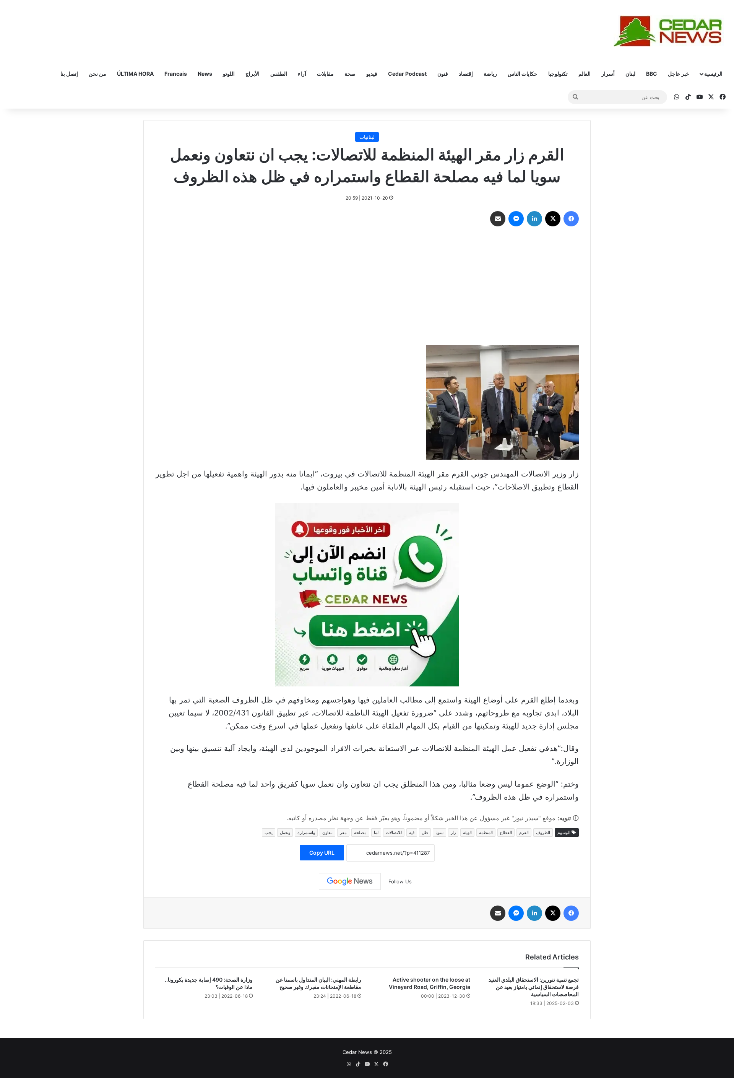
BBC (651, 73)
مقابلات (325, 73)
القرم (524, 832)
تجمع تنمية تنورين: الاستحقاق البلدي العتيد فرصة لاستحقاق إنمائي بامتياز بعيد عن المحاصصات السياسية (534, 986)
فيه (411, 832)
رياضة (490, 73)
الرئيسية (713, 73)
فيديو (371, 73)
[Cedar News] (671, 31)
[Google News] (350, 881)
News (205, 73)
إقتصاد (466, 73)
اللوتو (229, 73)
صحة (350, 73)
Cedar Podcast (407, 73)
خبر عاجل (678, 73)
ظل (425, 832)
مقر (343, 832)
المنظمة (486, 832)
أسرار (608, 73)
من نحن (97, 73)
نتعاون (327, 832)
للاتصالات (394, 832)
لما (376, 832)
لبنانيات (367, 137)
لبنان (630, 73)
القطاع (506, 832)
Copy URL (322, 852)
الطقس (278, 73)
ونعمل (285, 832)
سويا (439, 832)
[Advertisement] (367, 287)
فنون (442, 73)
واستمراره (306, 832)
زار (453, 832)
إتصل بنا (69, 73)
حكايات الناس (523, 73)
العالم (584, 73)
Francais (175, 73)
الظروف (543, 832)
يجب (269, 832)
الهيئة (467, 832)
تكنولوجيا (558, 73)
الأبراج (252, 73)
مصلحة (360, 832)
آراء (302, 73)
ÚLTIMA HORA (135, 73)
